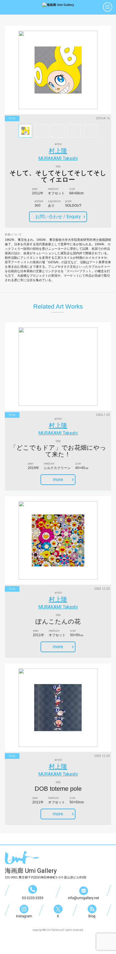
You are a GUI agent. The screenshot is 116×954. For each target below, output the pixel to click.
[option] (58, 70)
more (58, 479)
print (12, 118)
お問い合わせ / (58, 216)
